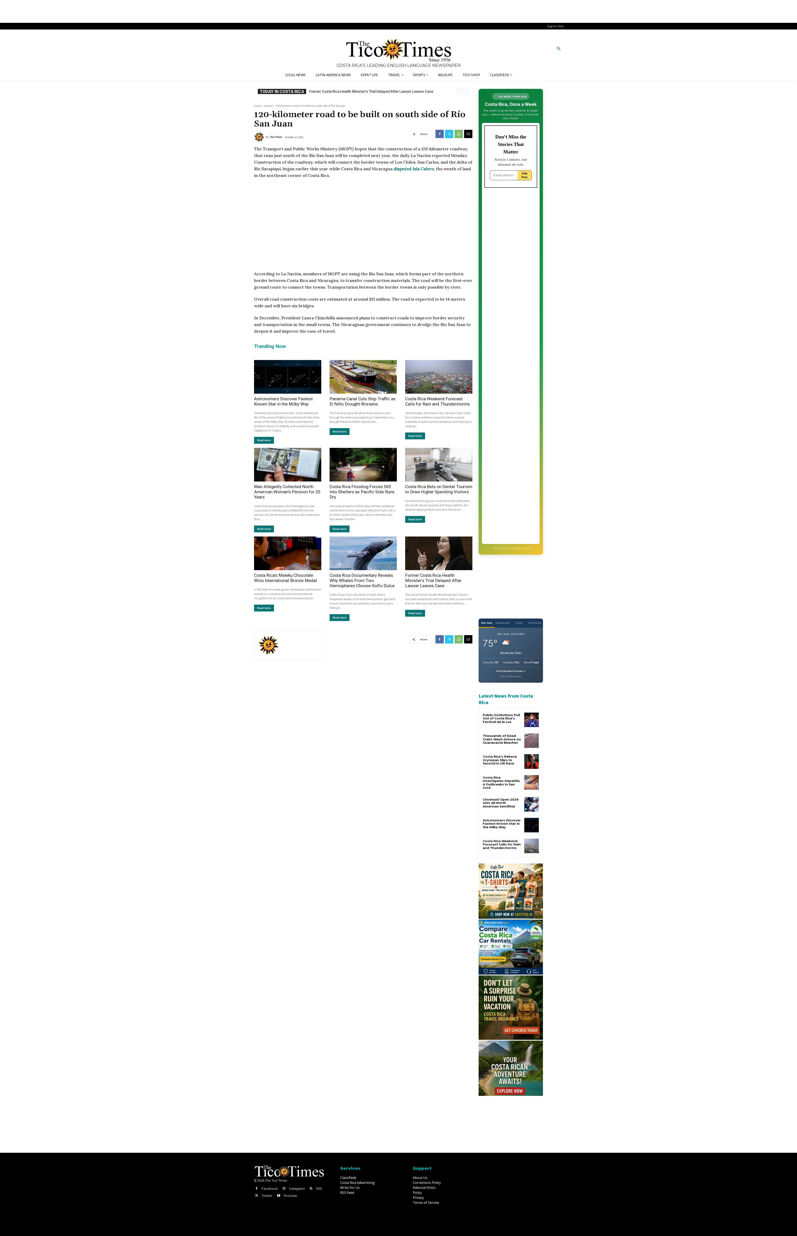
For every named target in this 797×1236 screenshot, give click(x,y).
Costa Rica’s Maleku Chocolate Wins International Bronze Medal (285, 578)
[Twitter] (449, 134)
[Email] (468, 134)
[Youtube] (278, 1195)
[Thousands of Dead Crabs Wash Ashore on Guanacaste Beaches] (531, 740)
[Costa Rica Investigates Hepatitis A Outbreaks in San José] (531, 782)
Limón (518, 622)
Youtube (290, 1196)
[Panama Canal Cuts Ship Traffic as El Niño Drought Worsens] (363, 377)
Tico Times (276, 137)
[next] (466, 91)
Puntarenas (535, 622)
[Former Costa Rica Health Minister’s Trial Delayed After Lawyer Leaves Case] (438, 553)
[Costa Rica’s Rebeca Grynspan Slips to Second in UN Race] (531, 761)
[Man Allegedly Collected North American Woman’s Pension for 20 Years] (287, 464)
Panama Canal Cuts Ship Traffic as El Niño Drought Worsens (363, 401)
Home (257, 106)
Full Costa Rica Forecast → (511, 671)
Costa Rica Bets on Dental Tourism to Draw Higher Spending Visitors (438, 489)
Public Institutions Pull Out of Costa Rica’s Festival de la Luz (501, 718)
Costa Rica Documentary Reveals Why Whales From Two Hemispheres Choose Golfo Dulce (362, 580)
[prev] (459, 91)
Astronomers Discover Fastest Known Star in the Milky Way (283, 401)
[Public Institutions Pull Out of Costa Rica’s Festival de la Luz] (531, 720)
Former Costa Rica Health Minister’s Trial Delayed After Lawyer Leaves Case (433, 580)
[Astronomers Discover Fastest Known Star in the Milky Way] (287, 377)
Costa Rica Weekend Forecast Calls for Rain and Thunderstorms (437, 401)
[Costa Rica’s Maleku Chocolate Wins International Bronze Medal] (287, 553)
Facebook (270, 1189)
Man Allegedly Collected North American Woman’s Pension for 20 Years (287, 492)
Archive (268, 106)
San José (486, 622)
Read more (264, 440)
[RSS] (311, 1188)
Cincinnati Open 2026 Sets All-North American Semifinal (501, 802)
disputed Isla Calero (414, 168)
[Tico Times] (260, 137)
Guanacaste (503, 622)
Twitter (267, 1196)
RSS (319, 1189)
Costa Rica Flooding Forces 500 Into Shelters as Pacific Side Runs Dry (362, 492)
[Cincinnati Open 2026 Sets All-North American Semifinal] (531, 804)
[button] (559, 49)
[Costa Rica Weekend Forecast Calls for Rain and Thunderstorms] (438, 377)
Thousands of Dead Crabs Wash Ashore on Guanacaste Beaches (502, 739)
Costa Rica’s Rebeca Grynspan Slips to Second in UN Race (356, 91)
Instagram (297, 1189)
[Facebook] (439, 134)
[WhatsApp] (459, 134)
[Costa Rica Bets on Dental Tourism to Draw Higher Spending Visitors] (438, 464)
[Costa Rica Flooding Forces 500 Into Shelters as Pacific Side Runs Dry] (363, 464)
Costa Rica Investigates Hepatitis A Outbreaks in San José (501, 782)
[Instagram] (283, 1188)
